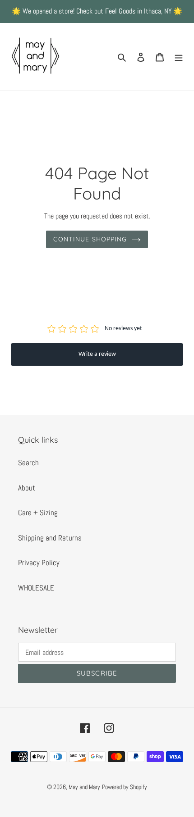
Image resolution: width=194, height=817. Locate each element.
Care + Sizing (38, 512)
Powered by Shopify (124, 787)
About (26, 488)
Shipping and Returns (50, 538)
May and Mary (84, 787)
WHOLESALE (36, 588)
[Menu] (178, 56)
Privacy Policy (39, 562)
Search (28, 463)
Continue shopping (90, 239)
